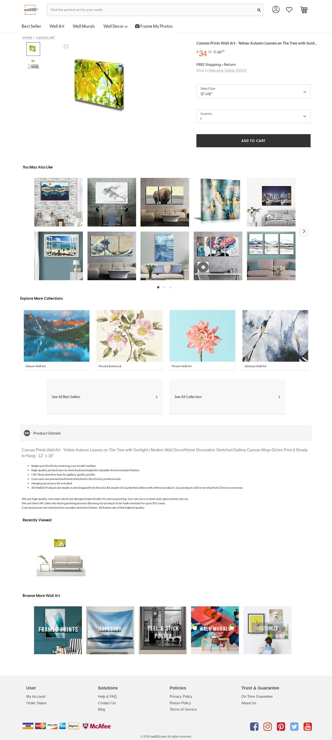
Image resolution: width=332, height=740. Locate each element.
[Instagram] (268, 726)
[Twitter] (295, 726)
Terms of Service (183, 709)
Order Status (36, 703)
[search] (259, 10)
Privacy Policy (181, 696)
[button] (304, 231)
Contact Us (107, 703)
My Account (35, 696)
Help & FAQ (107, 696)
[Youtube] (308, 726)
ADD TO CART (253, 141)
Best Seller (31, 26)
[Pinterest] (282, 726)
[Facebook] (255, 726)
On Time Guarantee (257, 696)
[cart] (304, 10)
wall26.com (158, 736)
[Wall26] (29, 10)
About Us (248, 703)
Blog (101, 709)
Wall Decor (113, 26)
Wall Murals (84, 26)
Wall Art (56, 26)
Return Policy (180, 703)
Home (27, 37)
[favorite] (289, 10)
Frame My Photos (156, 26)
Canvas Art (45, 37)
